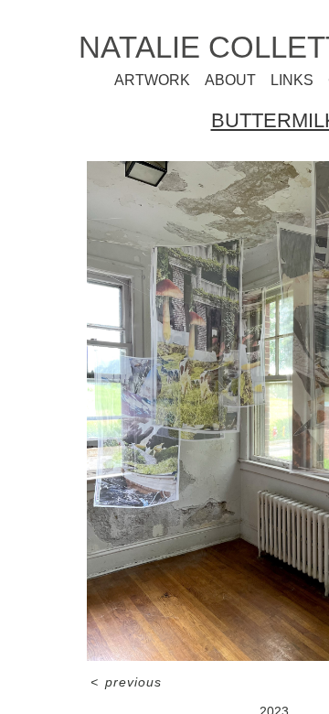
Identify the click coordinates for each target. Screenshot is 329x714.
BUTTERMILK (274, 120)
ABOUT (239, 81)
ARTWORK (180, 81)
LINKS (287, 81)
